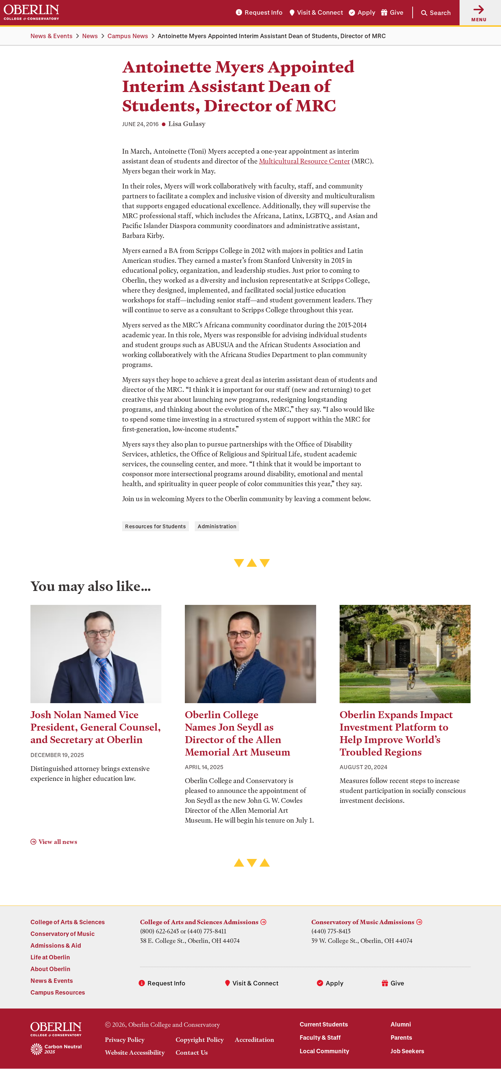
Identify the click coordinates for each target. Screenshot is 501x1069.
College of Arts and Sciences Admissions (199, 922)
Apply (366, 12)
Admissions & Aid (55, 945)
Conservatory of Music (62, 933)
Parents (401, 1037)
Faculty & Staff (320, 1037)
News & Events (51, 35)
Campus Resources (57, 992)
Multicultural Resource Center (304, 161)
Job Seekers (407, 1050)
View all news (58, 841)
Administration (217, 526)
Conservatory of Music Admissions (362, 922)
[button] (431, 12)
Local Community (324, 1050)
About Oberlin (50, 968)
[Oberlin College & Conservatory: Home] (31, 12)
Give (396, 12)
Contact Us (192, 1052)
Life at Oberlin (50, 957)
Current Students (324, 1024)
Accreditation (254, 1039)
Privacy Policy (125, 1039)
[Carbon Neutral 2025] (55, 1049)
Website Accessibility (135, 1052)
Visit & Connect (320, 12)
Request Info (263, 12)
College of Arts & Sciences (67, 921)
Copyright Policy (200, 1039)
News (90, 35)
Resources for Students (155, 526)
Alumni (401, 1024)
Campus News (127, 35)
